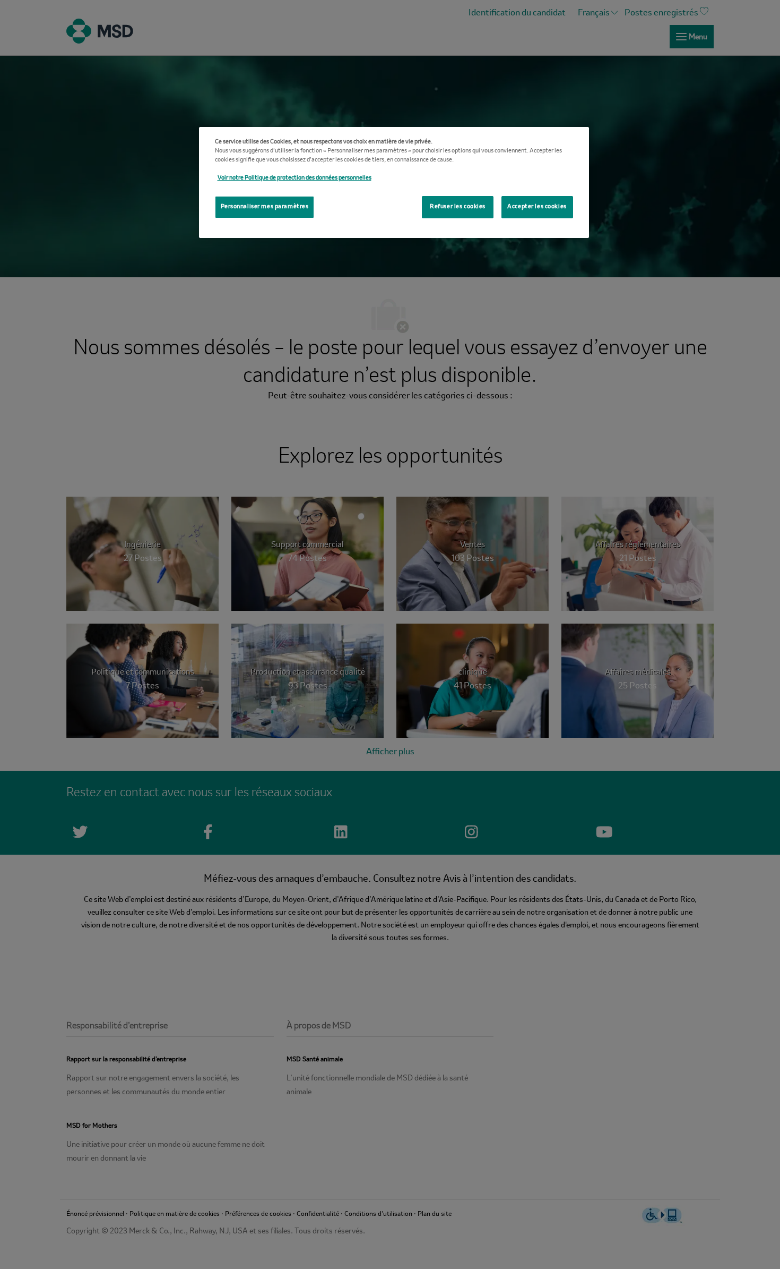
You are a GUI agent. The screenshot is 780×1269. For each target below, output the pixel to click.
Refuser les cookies (458, 206)
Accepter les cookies (536, 206)
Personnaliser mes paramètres (265, 206)
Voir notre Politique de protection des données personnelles (294, 178)
